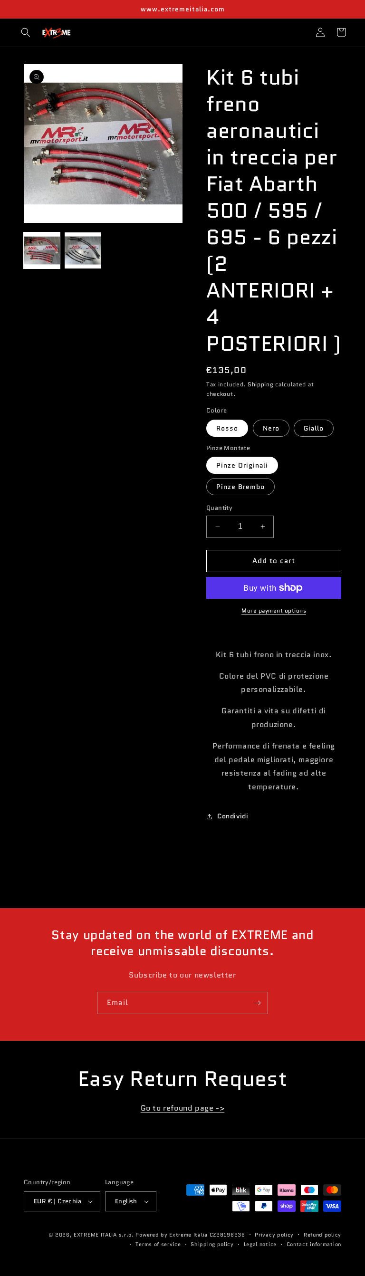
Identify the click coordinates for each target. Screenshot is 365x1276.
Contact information (314, 1244)
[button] (25, 32)
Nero (271, 428)
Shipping (261, 384)
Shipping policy (212, 1244)
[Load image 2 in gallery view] (83, 250)
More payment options (273, 610)
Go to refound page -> (183, 1108)
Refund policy (322, 1234)
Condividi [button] (232, 816)
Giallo (314, 428)
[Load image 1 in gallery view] (42, 250)
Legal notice (260, 1244)
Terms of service (158, 1244)
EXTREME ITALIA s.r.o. (104, 1234)
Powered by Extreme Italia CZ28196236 (190, 1234)
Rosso (227, 428)
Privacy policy (274, 1234)
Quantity (219, 507)
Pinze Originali (242, 465)
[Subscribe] (257, 1003)
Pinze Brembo (240, 486)
